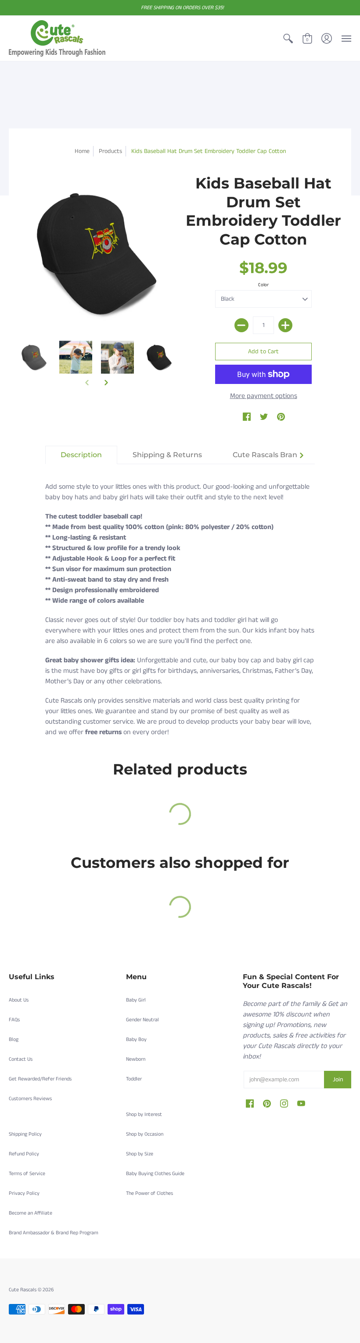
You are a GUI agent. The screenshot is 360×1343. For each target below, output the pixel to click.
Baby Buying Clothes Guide (155, 1173)
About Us (19, 1000)
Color (263, 284)
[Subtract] (241, 325)
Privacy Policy (24, 1193)
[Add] (285, 325)
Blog (13, 1039)
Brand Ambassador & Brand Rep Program (53, 1232)
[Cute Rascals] (57, 38)
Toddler (134, 1079)
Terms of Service (27, 1173)
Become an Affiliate (30, 1213)
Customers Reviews (30, 1098)
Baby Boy (136, 1039)
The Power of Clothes (149, 1193)
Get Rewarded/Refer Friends (40, 1079)
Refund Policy (24, 1154)
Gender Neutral (142, 1019)
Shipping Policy (25, 1134)
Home (82, 151)
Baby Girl (136, 1000)
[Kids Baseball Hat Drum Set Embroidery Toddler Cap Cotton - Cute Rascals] (34, 357)
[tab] (81, 455)
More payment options (263, 396)
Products (110, 151)
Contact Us (20, 1059)
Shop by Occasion (144, 1134)
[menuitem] (288, 38)
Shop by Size (139, 1154)
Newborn (135, 1059)
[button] (288, 38)
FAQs (14, 1019)
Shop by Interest (144, 1114)
